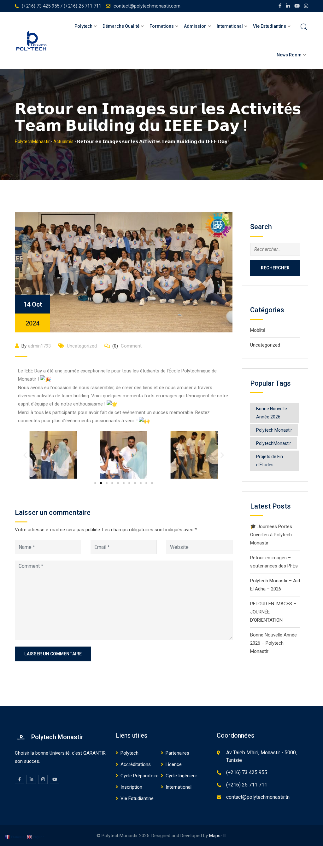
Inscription (131, 787)
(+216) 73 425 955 (246, 772)
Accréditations (135, 764)
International (178, 787)
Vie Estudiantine (137, 798)
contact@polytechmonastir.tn (258, 797)
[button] (25, 455)
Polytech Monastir (274, 430)
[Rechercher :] (275, 249)
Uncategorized (82, 346)
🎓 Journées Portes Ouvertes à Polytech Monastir (271, 535)
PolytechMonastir (273, 443)
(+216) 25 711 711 (246, 785)
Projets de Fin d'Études (269, 460)
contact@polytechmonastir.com (147, 6)
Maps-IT (217, 835)
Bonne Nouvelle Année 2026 (271, 412)
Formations (162, 26)
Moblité (257, 330)
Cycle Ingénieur (181, 776)
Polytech (83, 26)
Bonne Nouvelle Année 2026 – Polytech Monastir (273, 643)
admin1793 (39, 346)
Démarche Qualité (121, 26)
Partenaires (177, 753)
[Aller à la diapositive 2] (101, 483)
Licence (174, 764)
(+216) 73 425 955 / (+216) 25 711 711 (61, 6)
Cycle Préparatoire (139, 776)
